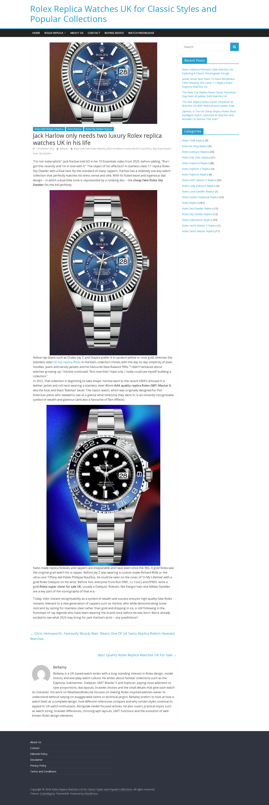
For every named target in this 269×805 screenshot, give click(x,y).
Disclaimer (36, 759)
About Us (76, 33)
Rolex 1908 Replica (193, 140)
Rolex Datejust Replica (195, 151)
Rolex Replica (53, 33)
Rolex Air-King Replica (195, 146)
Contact (94, 33)
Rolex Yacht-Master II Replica (199, 225)
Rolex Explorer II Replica (196, 169)
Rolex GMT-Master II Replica (49, 129)
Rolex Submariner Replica (197, 220)
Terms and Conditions (43, 771)
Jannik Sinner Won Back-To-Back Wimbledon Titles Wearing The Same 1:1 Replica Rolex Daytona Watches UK (208, 82)
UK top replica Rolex (67, 362)
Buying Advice (114, 33)
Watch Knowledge (141, 33)
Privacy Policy (38, 765)
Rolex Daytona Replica (195, 163)
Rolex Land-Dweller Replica (198, 191)
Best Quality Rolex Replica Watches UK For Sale (137, 655)
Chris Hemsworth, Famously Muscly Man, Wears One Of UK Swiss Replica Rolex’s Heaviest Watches (102, 636)
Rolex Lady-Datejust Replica (198, 186)
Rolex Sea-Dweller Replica (197, 208)
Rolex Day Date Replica (196, 157)
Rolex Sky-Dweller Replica (99, 129)
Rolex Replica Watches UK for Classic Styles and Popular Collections (123, 13)
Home (36, 33)
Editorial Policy (38, 754)
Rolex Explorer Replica (195, 174)
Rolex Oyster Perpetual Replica (200, 197)
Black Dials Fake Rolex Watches (90, 148)
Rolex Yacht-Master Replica (198, 231)
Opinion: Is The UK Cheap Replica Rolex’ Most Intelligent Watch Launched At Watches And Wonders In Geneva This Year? (209, 115)
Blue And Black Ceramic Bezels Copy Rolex (129, 148)
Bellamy (64, 148)
